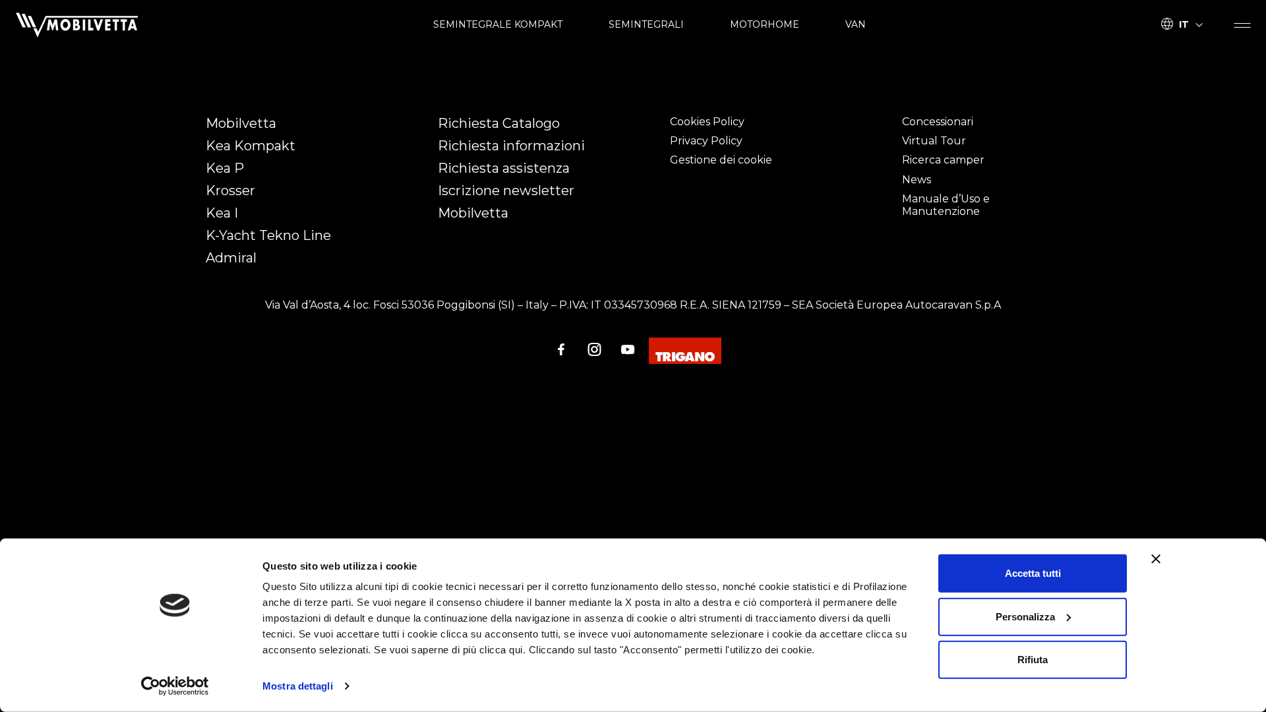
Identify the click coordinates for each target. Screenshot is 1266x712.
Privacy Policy (706, 140)
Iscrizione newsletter (506, 190)
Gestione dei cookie (721, 160)
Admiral (231, 258)
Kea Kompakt (250, 146)
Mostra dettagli (297, 686)
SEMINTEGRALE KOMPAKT (497, 24)
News (916, 179)
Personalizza (1025, 616)
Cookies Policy (707, 121)
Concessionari (937, 121)
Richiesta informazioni (511, 146)
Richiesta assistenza (504, 168)
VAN (855, 24)
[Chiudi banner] (1155, 559)
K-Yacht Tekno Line (268, 235)
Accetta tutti (1033, 573)
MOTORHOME (764, 24)
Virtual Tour (934, 140)
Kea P (225, 168)
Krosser (230, 190)
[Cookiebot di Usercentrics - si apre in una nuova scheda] (175, 686)
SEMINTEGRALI (646, 24)
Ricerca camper (943, 160)
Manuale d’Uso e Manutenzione (946, 205)
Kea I (222, 213)
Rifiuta (1032, 659)
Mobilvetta (241, 123)
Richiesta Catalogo (499, 123)
